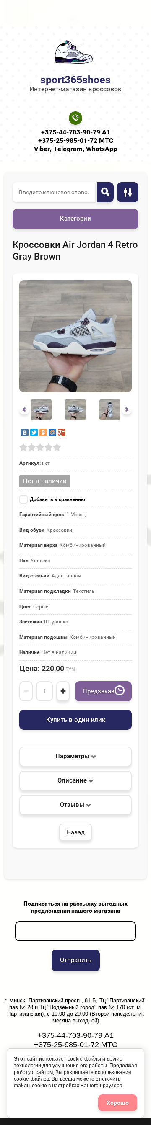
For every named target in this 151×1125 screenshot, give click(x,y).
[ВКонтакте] (25, 432)
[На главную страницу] (73, 52)
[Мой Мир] (52, 432)
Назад (75, 832)
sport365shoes (75, 80)
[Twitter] (34, 432)
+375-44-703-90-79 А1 (75, 132)
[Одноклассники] (43, 432)
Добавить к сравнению (57, 499)
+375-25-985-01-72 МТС (75, 140)
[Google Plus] (61, 432)
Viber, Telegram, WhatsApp (75, 149)
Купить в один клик (75, 719)
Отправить (75, 960)
